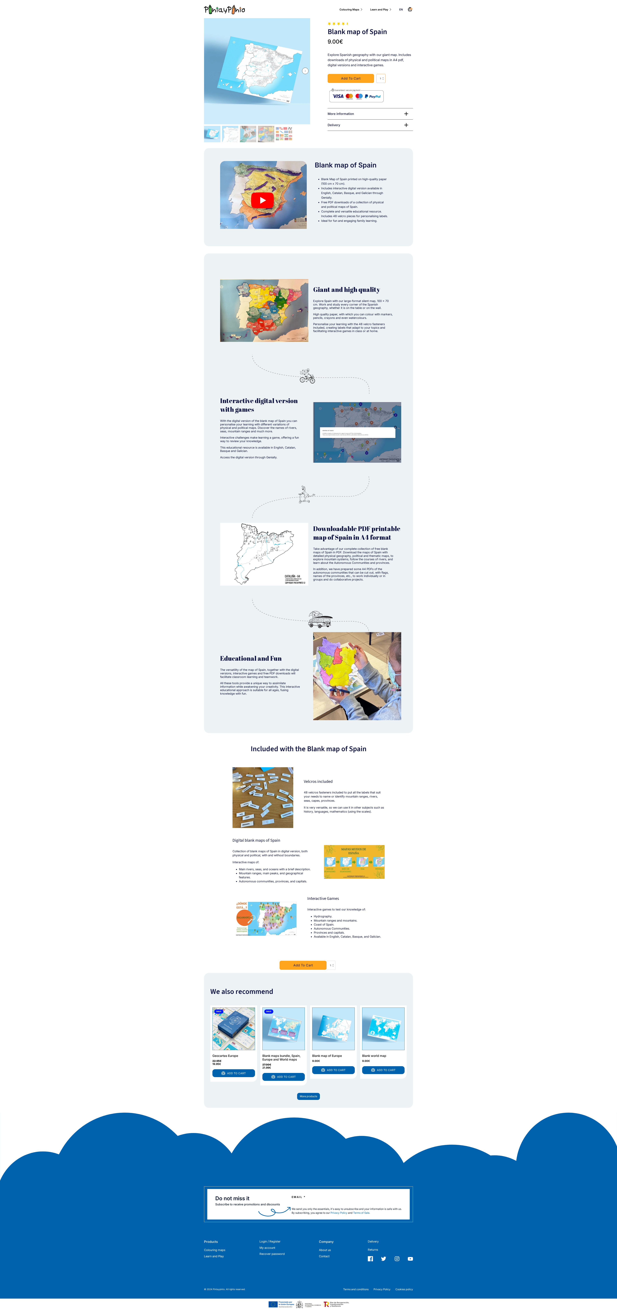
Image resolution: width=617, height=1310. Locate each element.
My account (267, 1247)
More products (308, 1096)
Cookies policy (404, 1289)
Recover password (272, 1254)
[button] (305, 71)
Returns (373, 1249)
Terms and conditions (356, 1289)
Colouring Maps (349, 9)
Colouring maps (214, 1250)
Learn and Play (379, 9)
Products (211, 1242)
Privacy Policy (339, 1212)
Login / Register (270, 1241)
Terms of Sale (361, 1212)
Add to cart (351, 78)
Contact (324, 1256)
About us (325, 1250)
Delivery (373, 1241)
